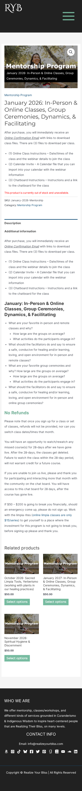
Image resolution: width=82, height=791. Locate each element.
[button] (71, 52)
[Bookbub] (57, 751)
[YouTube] (63, 751)
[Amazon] (6, 751)
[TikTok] (19, 751)
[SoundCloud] (69, 751)
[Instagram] (13, 751)
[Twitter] (38, 751)
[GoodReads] (50, 751)
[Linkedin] (76, 751)
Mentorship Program (18, 95)
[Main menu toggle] (69, 16)
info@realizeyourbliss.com (45, 743)
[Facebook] (31, 751)
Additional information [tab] (20, 231)
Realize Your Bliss (24, 21)
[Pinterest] (44, 751)
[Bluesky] (25, 751)
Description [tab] (12, 223)
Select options (17, 601)
